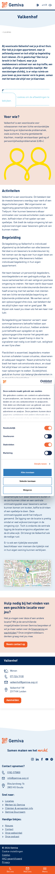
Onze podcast (12, 836)
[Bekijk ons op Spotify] (51, 759)
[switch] (48, 436)
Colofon (6, 855)
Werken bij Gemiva (15, 805)
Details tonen (40, 464)
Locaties (7, 32)
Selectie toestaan (27, 481)
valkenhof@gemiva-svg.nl (24, 682)
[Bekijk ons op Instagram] (32, 759)
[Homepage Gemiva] (27, 740)
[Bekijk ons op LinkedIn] (37, 759)
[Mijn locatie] (27, 570)
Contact (9, 829)
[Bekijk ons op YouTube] (47, 759)
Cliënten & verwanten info (19, 808)
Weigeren (27, 490)
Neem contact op (15, 644)
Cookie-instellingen (12, 851)
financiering (38, 629)
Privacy (6, 862)
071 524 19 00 (17, 676)
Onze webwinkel (13, 833)
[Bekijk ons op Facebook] (42, 759)
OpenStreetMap (37, 585)
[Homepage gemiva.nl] (12, 5)
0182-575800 (13, 772)
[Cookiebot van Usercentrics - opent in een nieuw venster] (40, 381)
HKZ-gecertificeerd (12, 859)
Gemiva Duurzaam (15, 812)
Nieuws (9, 826)
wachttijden (10, 633)
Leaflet (27, 585)
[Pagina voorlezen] (51, 5)
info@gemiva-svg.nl (18, 778)
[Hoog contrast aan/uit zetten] (38, 5)
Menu (45, 872)
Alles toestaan (27, 472)
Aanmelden (12, 700)
